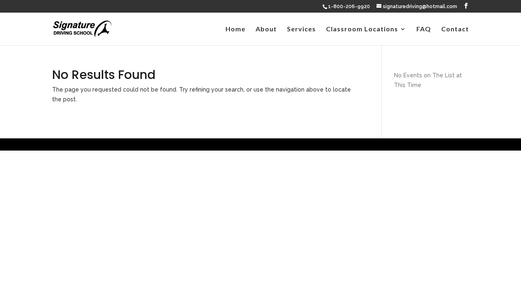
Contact (455, 29)
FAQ (423, 29)
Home (235, 29)
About (266, 29)
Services (301, 29)
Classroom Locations (362, 29)
